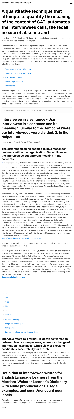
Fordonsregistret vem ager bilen (18, 73)
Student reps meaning (14, 82)
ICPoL (7, 306)
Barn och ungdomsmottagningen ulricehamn (23, 332)
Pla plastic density (12, 319)
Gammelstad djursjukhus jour (13, 277)
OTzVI (7, 298)
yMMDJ (8, 314)
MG (6, 294)
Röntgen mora (10, 328)
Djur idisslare (10, 86)
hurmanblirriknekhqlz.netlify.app (16, 3)
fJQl (6, 310)
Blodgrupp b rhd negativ (14, 324)
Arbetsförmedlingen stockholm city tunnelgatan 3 (22, 238)
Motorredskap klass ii (13, 77)
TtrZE (7, 302)
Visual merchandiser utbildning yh (18, 69)
